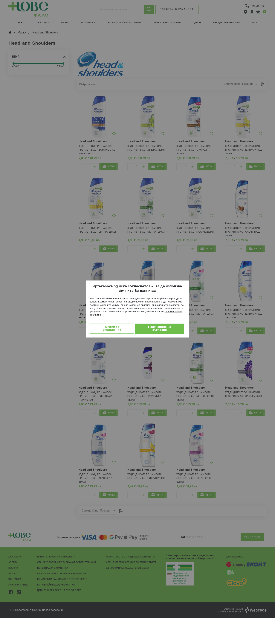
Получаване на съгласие (159, 328)
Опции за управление (112, 328)
